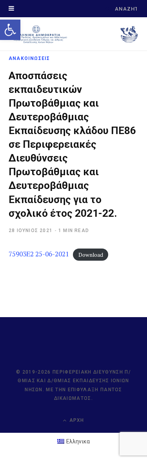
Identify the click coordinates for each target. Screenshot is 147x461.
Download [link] (90, 254)
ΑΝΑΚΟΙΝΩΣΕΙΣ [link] (29, 58)
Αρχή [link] (76, 420)
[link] (10, 30)
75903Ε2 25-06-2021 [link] (39, 253)
